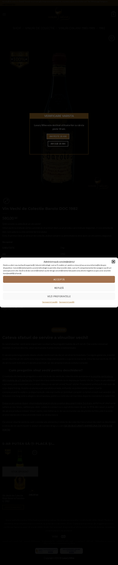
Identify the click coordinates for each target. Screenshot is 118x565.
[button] (113, 261)
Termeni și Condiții (49, 302)
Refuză (59, 287)
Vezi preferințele (59, 296)
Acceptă (59, 279)
